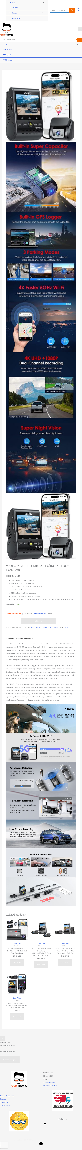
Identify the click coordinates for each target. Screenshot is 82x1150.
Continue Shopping (9, 1060)
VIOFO (66, 627)
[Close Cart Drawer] (2, 1038)
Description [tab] (10, 638)
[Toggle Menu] (43, 13)
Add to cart (38, 621)
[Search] (79, 40)
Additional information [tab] (24, 638)
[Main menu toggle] (80, 29)
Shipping (3, 1099)
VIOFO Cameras (53, 627)
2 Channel (44, 627)
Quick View (17, 943)
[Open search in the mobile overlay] (62, 10)
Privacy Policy (5, 1105)
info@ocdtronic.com (50, 1085)
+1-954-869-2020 (49, 1082)
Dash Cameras (35, 627)
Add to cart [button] (17, 962)
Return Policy (4, 1102)
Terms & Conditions (7, 1096)
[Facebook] (45, 1124)
